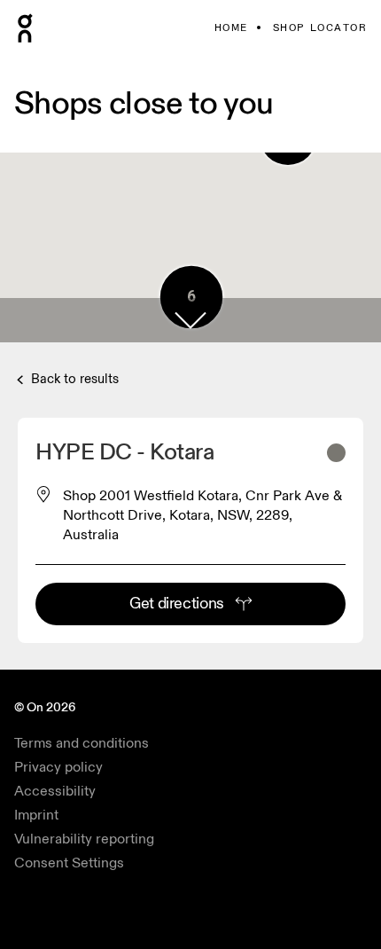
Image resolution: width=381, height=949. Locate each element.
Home (231, 28)
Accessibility (55, 791)
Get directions (176, 603)
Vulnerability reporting (84, 839)
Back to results (73, 379)
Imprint (36, 815)
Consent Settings (69, 863)
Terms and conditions (81, 743)
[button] (190, 320)
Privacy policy (58, 767)
